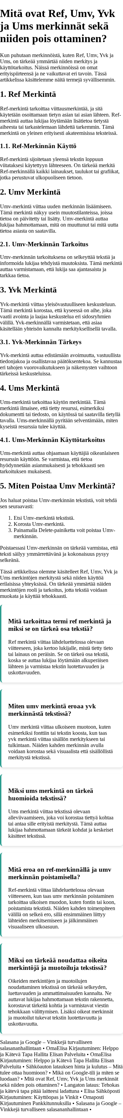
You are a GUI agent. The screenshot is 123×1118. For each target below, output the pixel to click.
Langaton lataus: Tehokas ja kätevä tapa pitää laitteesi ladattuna (59, 1088)
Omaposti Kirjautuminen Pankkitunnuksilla (52, 1100)
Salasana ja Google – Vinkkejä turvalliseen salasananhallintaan (60, 1106)
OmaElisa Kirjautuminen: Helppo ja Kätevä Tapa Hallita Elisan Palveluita (59, 1051)
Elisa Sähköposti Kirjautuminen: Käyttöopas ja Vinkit (60, 1094)
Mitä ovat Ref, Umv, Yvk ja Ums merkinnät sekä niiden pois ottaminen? (59, 1082)
